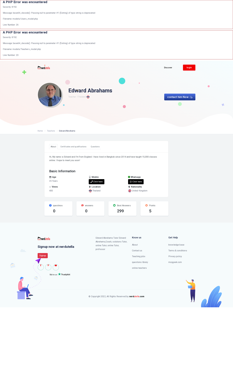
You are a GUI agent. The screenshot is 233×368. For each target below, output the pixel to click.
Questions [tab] (95, 147)
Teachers (51, 131)
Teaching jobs (138, 256)
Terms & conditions (177, 250)
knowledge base (176, 244)
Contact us (137, 250)
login (189, 67)
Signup (42, 255)
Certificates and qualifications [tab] (73, 147)
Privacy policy (175, 256)
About (135, 244)
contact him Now (178, 97)
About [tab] (53, 147)
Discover (168, 68)
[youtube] (56, 267)
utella (136, 296)
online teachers (139, 268)
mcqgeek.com (175, 262)
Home (40, 131)
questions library (140, 262)
